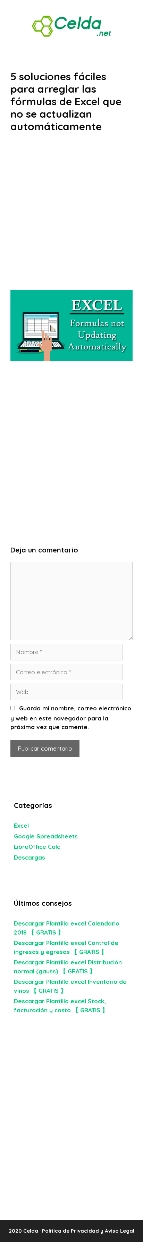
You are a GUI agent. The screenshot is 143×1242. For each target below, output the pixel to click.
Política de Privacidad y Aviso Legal (88, 1230)
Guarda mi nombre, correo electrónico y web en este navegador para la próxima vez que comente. (70, 717)
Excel (21, 825)
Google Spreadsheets (46, 836)
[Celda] (71, 25)
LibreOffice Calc (37, 846)
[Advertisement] (71, 215)
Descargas (29, 857)
